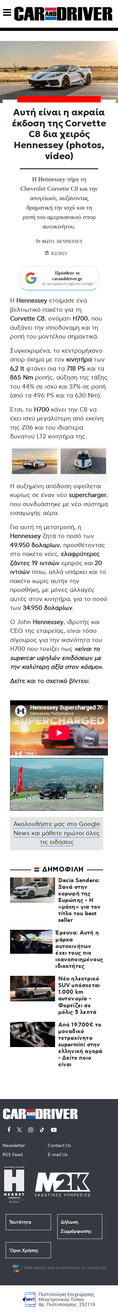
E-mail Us (58, 1154)
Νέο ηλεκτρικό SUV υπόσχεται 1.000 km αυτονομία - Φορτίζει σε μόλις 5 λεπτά (79, 996)
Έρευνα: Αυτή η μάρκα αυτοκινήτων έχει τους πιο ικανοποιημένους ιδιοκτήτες (79, 950)
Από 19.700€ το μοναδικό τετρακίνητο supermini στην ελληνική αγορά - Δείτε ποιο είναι (80, 1045)
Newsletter (14, 1145)
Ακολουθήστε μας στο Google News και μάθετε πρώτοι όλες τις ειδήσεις (56, 833)
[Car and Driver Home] (42, 1112)
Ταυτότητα (20, 1222)
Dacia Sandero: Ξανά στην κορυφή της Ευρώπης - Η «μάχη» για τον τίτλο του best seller (79, 900)
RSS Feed (13, 1154)
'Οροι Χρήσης (23, 1250)
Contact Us (59, 1145)
